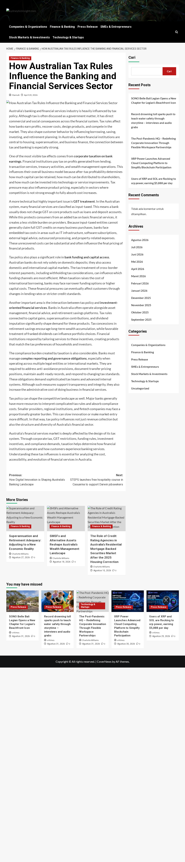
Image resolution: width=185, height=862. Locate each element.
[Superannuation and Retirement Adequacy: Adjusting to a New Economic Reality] (25, 518)
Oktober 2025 (140, 312)
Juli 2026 (137, 247)
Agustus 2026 (140, 240)
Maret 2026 (138, 276)
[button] (176, 32)
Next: (96, 479)
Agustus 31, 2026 (21, 636)
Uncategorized (140, 388)
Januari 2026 (139, 290)
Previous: (37, 479)
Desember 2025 (141, 297)
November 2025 (141, 305)
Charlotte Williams (20, 553)
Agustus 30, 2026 (126, 644)
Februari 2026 (140, 283)
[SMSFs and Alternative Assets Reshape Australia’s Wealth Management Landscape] (66, 518)
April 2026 (137, 268)
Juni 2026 (137, 254)
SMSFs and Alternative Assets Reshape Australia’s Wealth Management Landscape (64, 544)
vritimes (15, 632)
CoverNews (104, 661)
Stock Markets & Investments (29, 37)
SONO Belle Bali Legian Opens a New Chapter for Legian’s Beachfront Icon (153, 100)
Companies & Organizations (28, 26)
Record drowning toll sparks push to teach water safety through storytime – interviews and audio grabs (153, 120)
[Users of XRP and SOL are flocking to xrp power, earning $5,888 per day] (163, 601)
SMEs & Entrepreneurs (116, 26)
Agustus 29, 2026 (161, 636)
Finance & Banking (62, 26)
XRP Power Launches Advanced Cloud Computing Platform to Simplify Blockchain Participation (151, 163)
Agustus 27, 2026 (21, 557)
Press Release (88, 26)
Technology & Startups (68, 37)
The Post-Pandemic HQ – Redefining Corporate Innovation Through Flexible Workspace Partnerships (153, 143)
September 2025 (141, 319)
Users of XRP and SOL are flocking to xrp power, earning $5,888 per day (153, 181)
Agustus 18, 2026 (61, 562)
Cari (131, 57)
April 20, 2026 (31, 95)
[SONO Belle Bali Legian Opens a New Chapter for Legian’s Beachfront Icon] (22, 601)
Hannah (16, 95)
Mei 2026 (137, 261)
